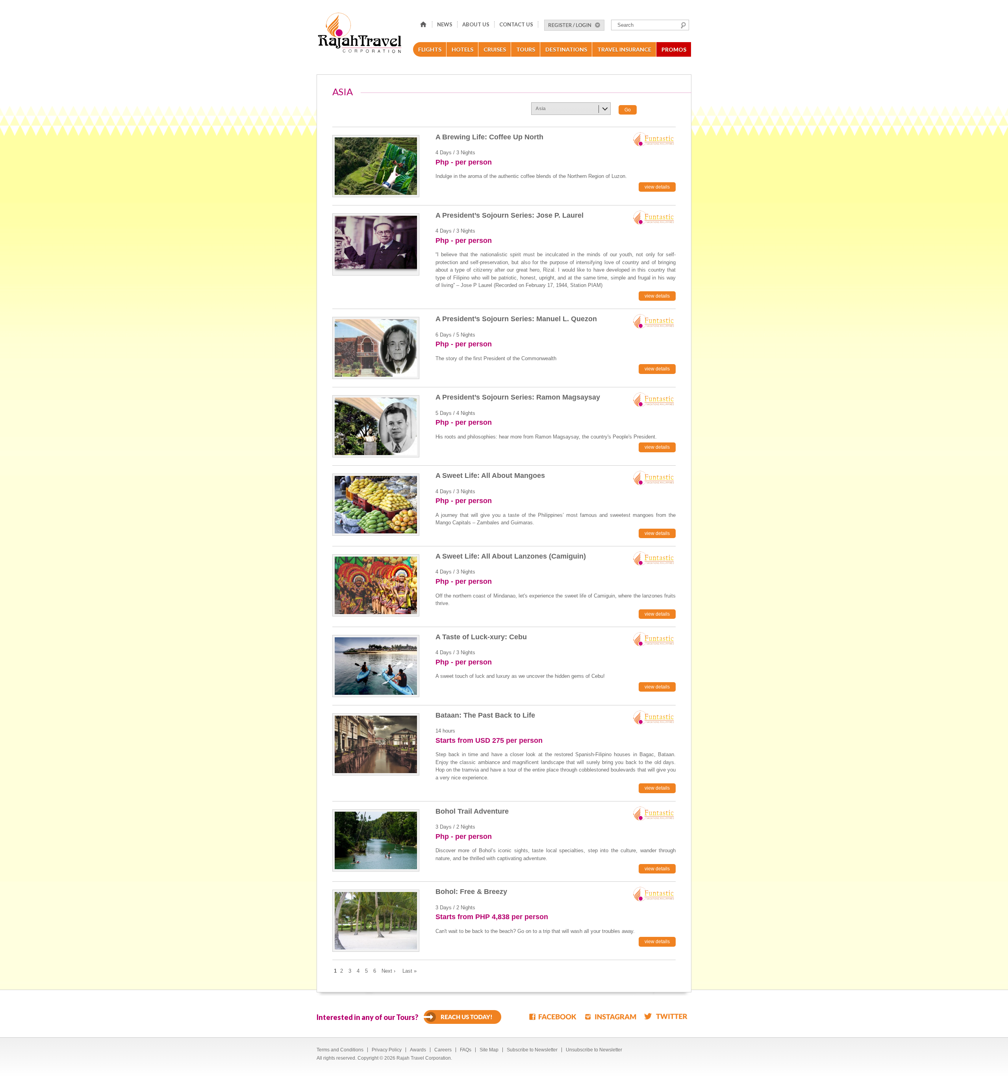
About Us (475, 24)
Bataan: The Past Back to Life (485, 715)
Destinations (566, 49)
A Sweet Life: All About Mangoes (490, 475)
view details (657, 187)
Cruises (495, 49)
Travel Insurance (624, 49)
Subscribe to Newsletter (532, 1050)
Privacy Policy (387, 1050)
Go (627, 110)
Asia (541, 108)
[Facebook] (553, 1016)
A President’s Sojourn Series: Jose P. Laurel (509, 215)
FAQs (465, 1050)
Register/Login (574, 25)
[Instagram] (610, 1016)
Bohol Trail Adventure (472, 811)
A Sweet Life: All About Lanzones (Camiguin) (510, 556)
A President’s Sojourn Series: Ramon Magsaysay (517, 397)
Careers (443, 1050)
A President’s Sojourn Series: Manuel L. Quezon (516, 319)
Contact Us (516, 24)
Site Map (489, 1050)
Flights (429, 49)
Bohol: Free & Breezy (471, 892)
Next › (388, 971)
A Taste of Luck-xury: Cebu (481, 637)
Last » (409, 971)
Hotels (462, 49)
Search (683, 25)
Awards (418, 1050)
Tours (525, 49)
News (444, 24)
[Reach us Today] (462, 1017)
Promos (674, 49)
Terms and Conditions (340, 1050)
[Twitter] (665, 1016)
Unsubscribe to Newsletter (594, 1050)
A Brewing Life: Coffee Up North (489, 137)
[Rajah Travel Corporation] (361, 35)
